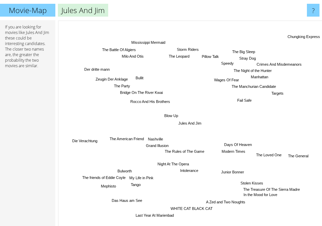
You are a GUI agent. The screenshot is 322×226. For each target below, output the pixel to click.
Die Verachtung (85, 141)
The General (298, 157)
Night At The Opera (173, 164)
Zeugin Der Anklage (111, 80)
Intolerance (190, 171)
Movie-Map (28, 10)
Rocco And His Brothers (149, 102)
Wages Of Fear (226, 79)
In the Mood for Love (260, 195)
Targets (277, 92)
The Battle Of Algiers (119, 50)
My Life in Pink (142, 178)
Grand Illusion (157, 146)
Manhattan (259, 77)
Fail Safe (244, 99)
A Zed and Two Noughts (225, 202)
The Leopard (178, 56)
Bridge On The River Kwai (141, 93)
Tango (136, 185)
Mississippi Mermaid (147, 43)
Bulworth (124, 171)
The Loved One (270, 153)
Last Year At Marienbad (154, 215)
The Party (121, 87)
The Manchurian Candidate (253, 86)
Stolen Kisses (252, 183)
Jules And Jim (190, 123)
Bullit (139, 78)
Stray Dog (247, 58)
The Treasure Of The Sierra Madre (271, 189)
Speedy (227, 63)
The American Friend (127, 139)
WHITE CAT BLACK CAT (192, 208)
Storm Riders (187, 49)
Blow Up (171, 116)
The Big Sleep (243, 51)
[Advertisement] (28, 149)
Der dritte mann (96, 70)
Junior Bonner (232, 172)
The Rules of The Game (185, 151)
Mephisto (108, 186)
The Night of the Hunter (252, 70)
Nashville (155, 139)
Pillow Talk (210, 56)
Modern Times (234, 151)
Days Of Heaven (238, 144)
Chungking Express (304, 36)
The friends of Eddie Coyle (104, 178)
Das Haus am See (128, 201)
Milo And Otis (132, 56)
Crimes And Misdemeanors (279, 64)
